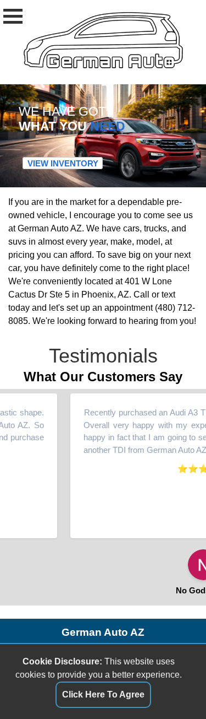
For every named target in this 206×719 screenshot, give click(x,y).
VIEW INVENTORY (62, 163)
